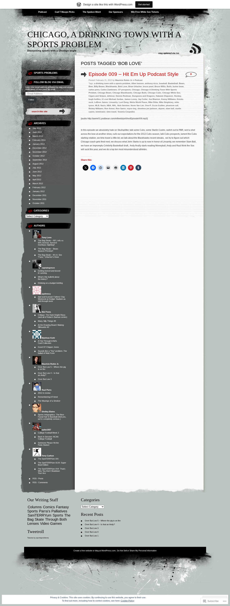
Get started (144, 4)
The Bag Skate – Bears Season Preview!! (48, 250)
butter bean (178, 86)
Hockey (177, 96)
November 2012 (40, 152)
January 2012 (39, 191)
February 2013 (39, 140)
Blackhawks (111, 86)
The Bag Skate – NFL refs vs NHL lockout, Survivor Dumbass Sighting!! (50, 242)
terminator (100, 112)
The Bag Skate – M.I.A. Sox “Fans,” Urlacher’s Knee (50, 256)
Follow (31, 100)
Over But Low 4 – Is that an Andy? (100, 524)
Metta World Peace (138, 102)
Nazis (103, 105)
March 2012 (38, 183)
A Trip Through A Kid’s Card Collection (47, 342)
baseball (163, 83)
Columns (35, 507)
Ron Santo (121, 108)
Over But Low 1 (91, 536)
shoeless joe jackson (147, 108)
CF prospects (124, 90)
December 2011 (39, 195)
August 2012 (38, 164)
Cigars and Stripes (97, 96)
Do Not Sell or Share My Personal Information (137, 551)
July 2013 (37, 128)
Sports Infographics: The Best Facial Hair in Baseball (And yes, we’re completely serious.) (52, 417)
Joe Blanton (154, 99)
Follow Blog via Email (49, 82)
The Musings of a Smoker (49, 401)
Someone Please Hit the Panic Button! (48, 444)
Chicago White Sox (171, 93)
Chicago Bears (104, 93)
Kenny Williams (168, 99)
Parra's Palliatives (53, 511)
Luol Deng (124, 102)
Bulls (169, 86)
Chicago (136, 90)
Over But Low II (91, 532)
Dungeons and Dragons (143, 96)
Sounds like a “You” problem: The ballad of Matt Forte (52, 352)
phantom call (172, 105)
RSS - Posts (38, 478)
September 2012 (40, 160)
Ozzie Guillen (158, 105)
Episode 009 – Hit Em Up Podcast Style (134, 74)
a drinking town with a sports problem (112, 83)
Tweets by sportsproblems (38, 538)
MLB (97, 105)
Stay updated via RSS (168, 53)
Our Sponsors (116, 12)
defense (111, 96)
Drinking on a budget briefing (50, 283)
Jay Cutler (143, 99)
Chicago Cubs (154, 93)
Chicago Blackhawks (122, 93)
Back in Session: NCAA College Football (48, 438)
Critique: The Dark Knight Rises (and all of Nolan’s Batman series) (52, 316)
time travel (111, 112)
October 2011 (38, 203)
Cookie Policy (127, 601)
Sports (58, 515)
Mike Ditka (153, 102)
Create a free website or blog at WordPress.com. (94, 551)
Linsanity (113, 102)
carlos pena (94, 90)
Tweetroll (35, 531)
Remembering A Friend (48, 397)
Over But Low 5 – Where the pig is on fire (103, 521)
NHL (114, 105)
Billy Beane (99, 86)
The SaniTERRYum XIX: (48, 459)
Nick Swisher (123, 105)
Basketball (173, 83)
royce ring (131, 108)
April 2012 (37, 179)
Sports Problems (46, 73)
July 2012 (37, 168)
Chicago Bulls (140, 93)
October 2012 (39, 156)
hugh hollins (95, 99)
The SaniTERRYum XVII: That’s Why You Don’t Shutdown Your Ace (51, 471)
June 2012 (37, 172)
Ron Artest (109, 108)
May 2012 (37, 176)
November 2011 (39, 199)
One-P (148, 105)
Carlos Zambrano (109, 90)
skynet (161, 108)
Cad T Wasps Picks (65, 12)
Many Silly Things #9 (47, 321)
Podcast (42, 12)
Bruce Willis (160, 86)
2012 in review (44, 393)
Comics (49, 507)
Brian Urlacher (135, 86)
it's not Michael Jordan (112, 99)
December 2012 (40, 148)
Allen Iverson (137, 83)
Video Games (51, 523)
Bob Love (122, 86)
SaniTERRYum (39, 515)
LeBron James (101, 102)
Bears (181, 83)
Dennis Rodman (123, 96)
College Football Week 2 (48, 433)
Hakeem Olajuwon (164, 96)
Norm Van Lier (137, 105)
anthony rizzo (151, 83)
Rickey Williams (96, 108)
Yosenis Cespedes (126, 112)
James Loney (130, 99)
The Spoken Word (92, 12)
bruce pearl (148, 86)
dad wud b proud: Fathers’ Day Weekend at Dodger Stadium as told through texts (52, 299)
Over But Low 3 (45, 379)
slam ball (170, 108)
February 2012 (39, 187)
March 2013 (38, 136)
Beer (91, 86)
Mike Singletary (166, 102)
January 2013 (39, 144)
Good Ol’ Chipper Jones (48, 347)
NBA (109, 105)
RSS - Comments (40, 482)
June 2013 (37, 132)
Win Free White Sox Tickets (145, 12)
